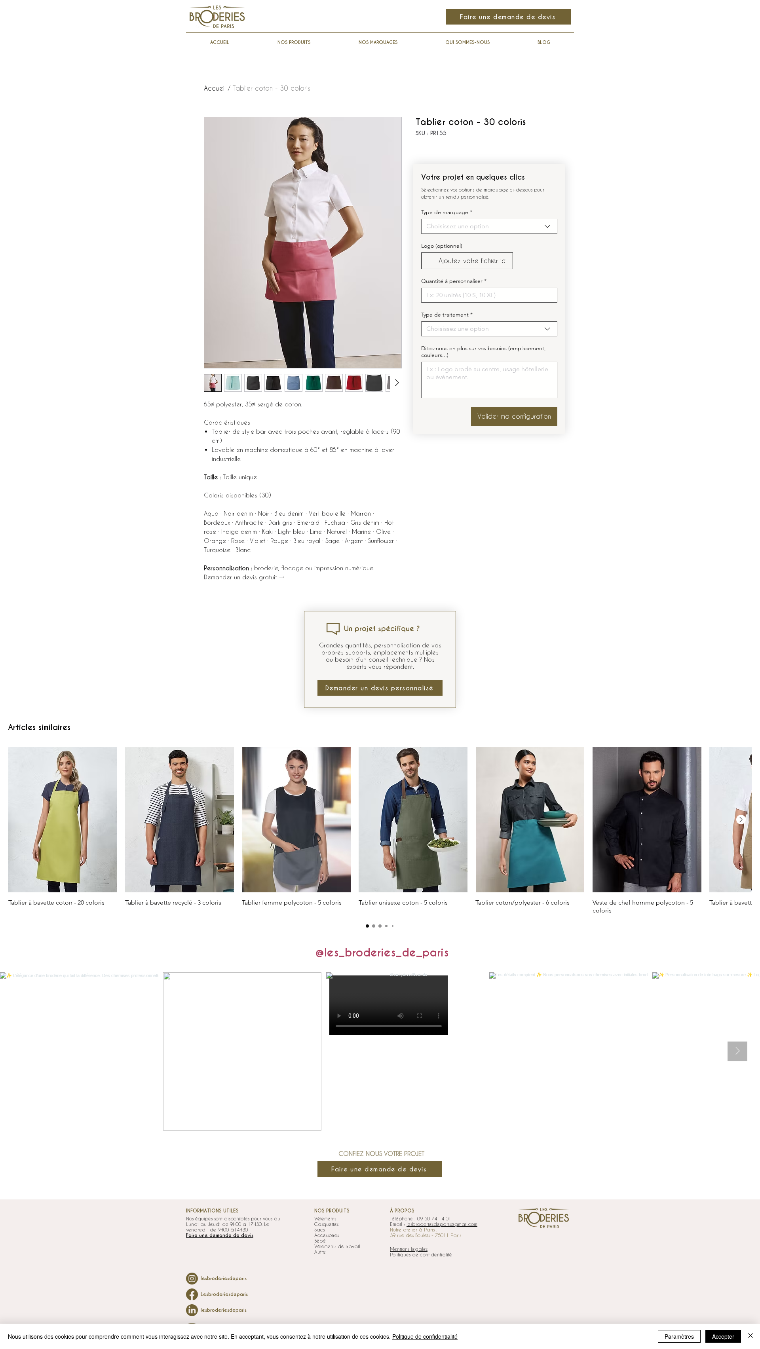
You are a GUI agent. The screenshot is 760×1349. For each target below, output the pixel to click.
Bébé (320, 1240)
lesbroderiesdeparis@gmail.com (442, 1224)
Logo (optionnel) (441, 246)
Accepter (723, 1336)
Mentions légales (409, 1249)
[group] (380, 831)
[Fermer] (750, 1336)
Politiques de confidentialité (421, 1254)
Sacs (319, 1229)
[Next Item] (737, 1051)
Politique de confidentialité (425, 1336)
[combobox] (489, 226)
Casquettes (326, 1224)
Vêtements (325, 1218)
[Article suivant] (741, 819)
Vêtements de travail (337, 1246)
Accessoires (326, 1235)
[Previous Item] (22, 1051)
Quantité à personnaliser (453, 281)
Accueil (215, 88)
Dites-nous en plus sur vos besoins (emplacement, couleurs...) (483, 352)
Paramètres (679, 1336)
